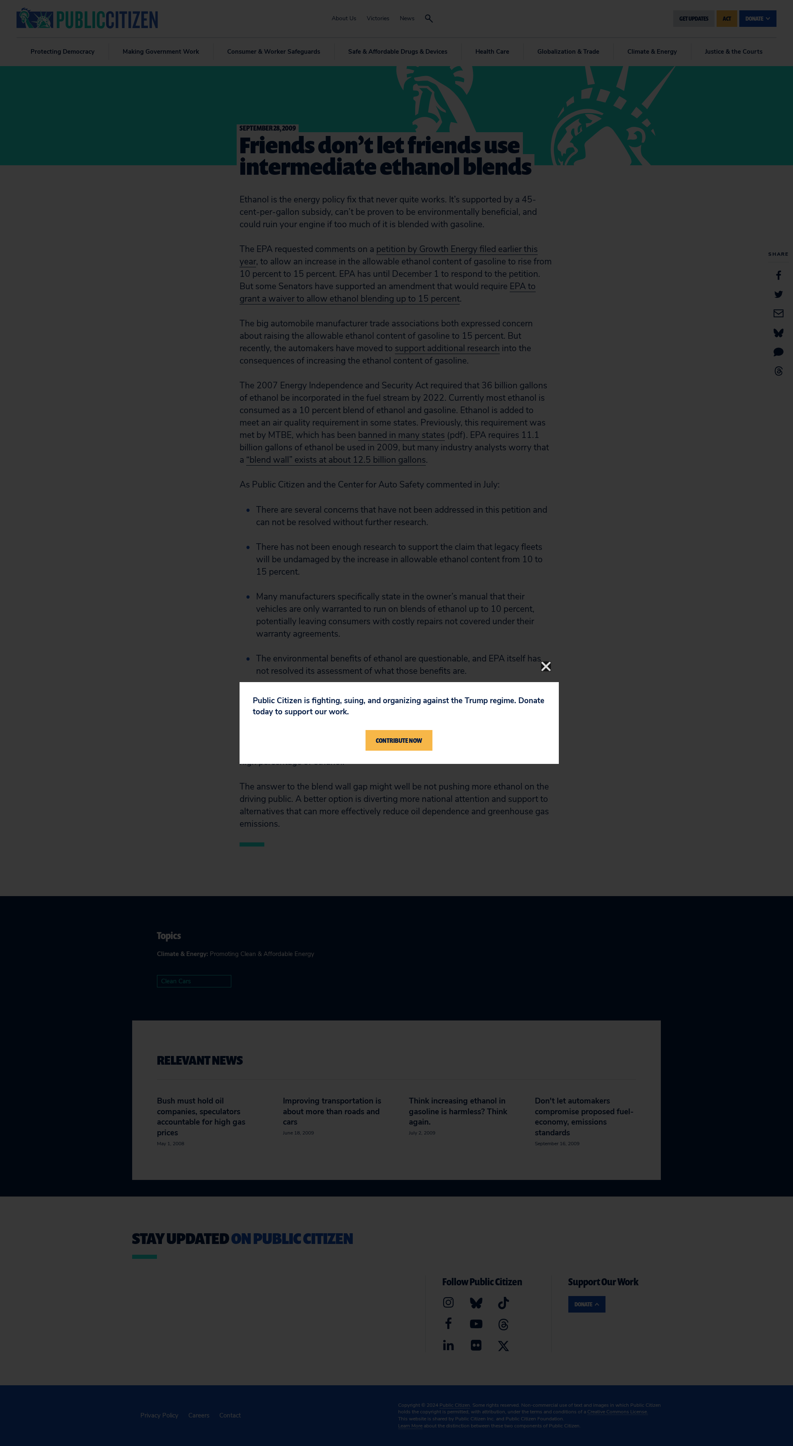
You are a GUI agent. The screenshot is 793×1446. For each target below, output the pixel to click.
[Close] (546, 666)
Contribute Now (399, 740)
